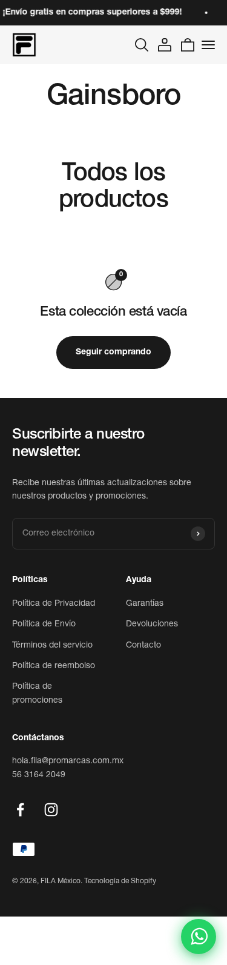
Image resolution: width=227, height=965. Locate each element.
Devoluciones (152, 624)
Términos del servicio (52, 646)
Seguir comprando (113, 352)
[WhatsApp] (198, 936)
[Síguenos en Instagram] (51, 809)
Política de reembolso (53, 666)
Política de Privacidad (53, 604)
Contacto (143, 646)
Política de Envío (44, 624)
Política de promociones (37, 694)
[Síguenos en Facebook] (20, 809)
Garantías (144, 604)
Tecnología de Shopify (120, 881)
